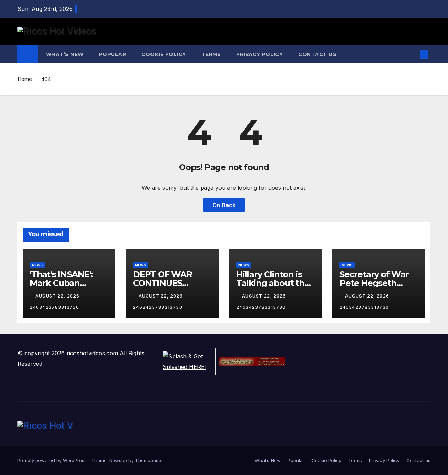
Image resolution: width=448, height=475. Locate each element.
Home (25, 79)
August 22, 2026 (58, 296)
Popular (112, 54)
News (37, 265)
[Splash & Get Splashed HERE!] (187, 361)
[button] (412, 54)
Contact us (317, 54)
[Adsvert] (252, 361)
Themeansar (149, 460)
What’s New (65, 54)
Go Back (224, 205)
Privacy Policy (259, 54)
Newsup (118, 460)
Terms (211, 54)
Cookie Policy (163, 54)
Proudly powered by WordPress (53, 460)
